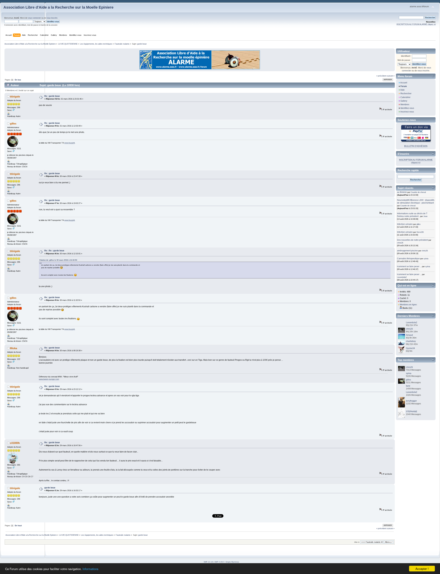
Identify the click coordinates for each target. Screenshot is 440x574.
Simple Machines (232, 562)
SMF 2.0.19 (208, 562)
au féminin (402, 192)
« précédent (381, 76)
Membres (404, 104)
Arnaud (409, 335)
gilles (13, 123)
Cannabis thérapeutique (408, 258)
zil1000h (15, 442)
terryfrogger (411, 401)
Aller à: (357, 542)
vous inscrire (52, 18)
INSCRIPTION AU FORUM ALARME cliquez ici (416, 24)
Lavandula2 (402, 277)
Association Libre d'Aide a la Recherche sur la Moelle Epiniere (58, 7)
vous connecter (34, 18)
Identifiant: (406, 56)
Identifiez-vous (407, 108)
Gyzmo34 (410, 348)
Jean (425, 216)
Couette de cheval (418, 192)
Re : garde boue (52, 96)
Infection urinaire (405, 224)
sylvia (426, 259)
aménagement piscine (407, 250)
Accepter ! (422, 568)
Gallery (403, 101)
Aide (402, 90)
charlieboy (411, 341)
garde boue (49, 487)
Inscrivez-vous (407, 112)
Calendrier (405, 97)
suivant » (390, 76)
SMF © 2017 (219, 562)
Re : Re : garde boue (54, 250)
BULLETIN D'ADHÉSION (415, 146)
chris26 (400, 243)
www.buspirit (69, 143)
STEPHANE (411, 411)
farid (408, 386)
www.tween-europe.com (49, 379)
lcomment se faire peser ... (409, 266)
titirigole (15, 96)
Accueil (403, 82)
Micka (13, 348)
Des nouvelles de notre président (412, 240)
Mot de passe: (404, 60)
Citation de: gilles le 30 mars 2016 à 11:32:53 (58, 260)
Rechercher (405, 93)
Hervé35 (420, 232)
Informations (90, 569)
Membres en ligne (408, 304)
